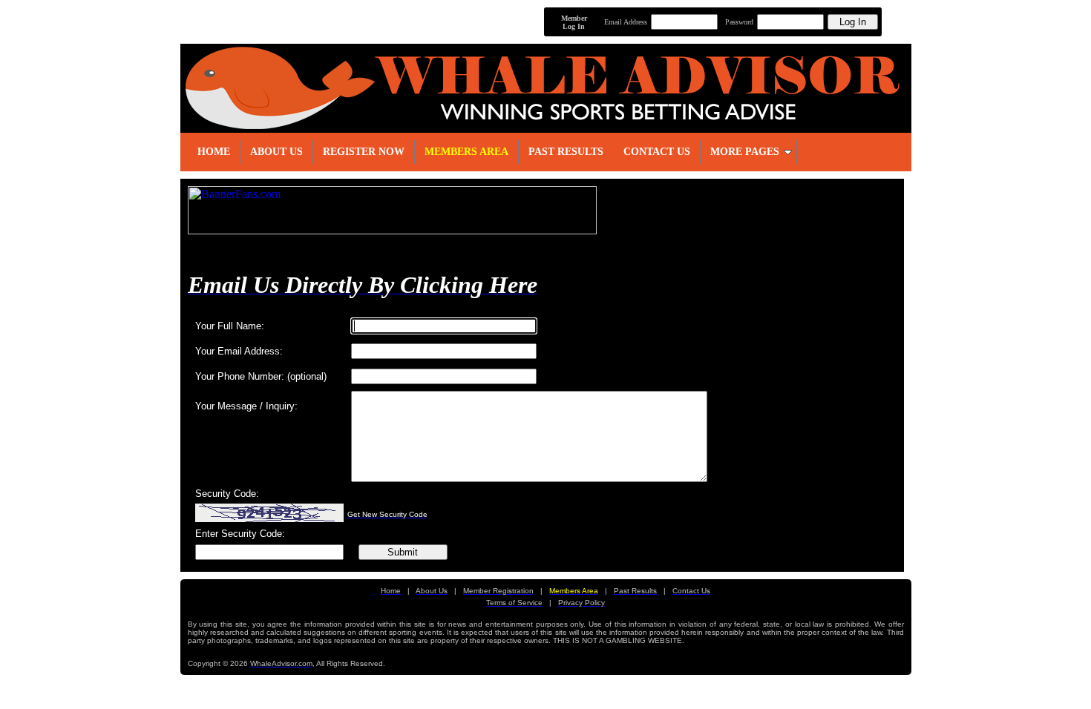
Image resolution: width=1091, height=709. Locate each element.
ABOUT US (276, 151)
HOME (213, 151)
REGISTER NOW (363, 151)
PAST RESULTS (565, 151)
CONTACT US (656, 151)
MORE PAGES (744, 151)
